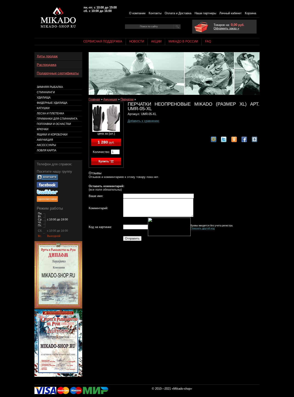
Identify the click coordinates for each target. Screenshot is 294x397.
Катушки (43, 108)
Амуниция (110, 99)
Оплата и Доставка (178, 13)
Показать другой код (203, 228)
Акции (156, 41)
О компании (137, 13)
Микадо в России (183, 41)
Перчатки (127, 99)
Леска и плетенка (50, 113)
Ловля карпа (46, 150)
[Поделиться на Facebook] (244, 139)
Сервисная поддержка (102, 41)
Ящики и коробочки (52, 134)
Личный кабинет (230, 13)
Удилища (44, 97)
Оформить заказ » (226, 28)
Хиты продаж (47, 56)
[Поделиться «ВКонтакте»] (254, 139)
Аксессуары (46, 145)
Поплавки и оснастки (54, 124)
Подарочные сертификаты (58, 73)
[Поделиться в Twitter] (223, 139)
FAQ (208, 41)
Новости (136, 41)
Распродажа (46, 65)
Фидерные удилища (52, 102)
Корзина (250, 13)
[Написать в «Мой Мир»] (213, 139)
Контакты (155, 13)
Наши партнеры (205, 13)
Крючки (42, 129)
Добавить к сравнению (143, 121)
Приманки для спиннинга (57, 118)
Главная (94, 99)
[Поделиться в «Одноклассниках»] (234, 139)
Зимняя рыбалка (50, 87)
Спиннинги (46, 92)
